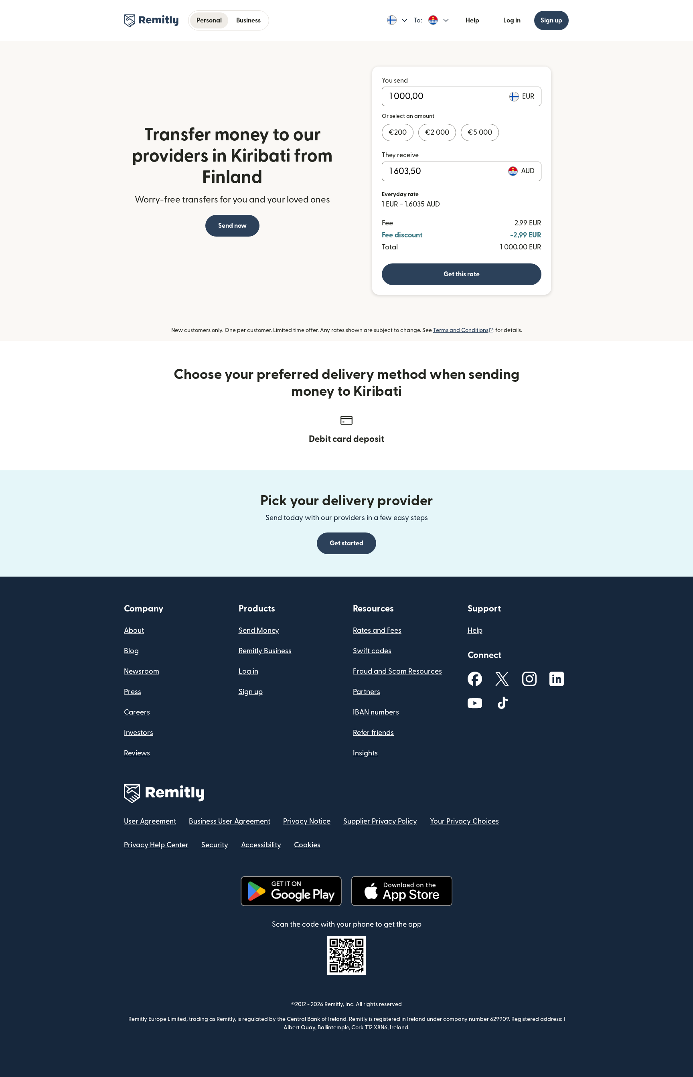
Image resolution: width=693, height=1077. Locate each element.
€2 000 (437, 132)
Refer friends (373, 732)
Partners (366, 691)
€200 (398, 132)
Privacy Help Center (156, 845)
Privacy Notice (306, 821)
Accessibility (261, 845)
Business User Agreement (229, 821)
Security (214, 845)
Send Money (259, 630)
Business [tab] (248, 20)
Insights (365, 753)
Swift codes (372, 651)
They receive (400, 155)
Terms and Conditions (463, 330)
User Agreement (150, 821)
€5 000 (480, 132)
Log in (512, 20)
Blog (131, 651)
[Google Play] (291, 891)
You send (395, 80)
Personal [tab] (209, 20)
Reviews (137, 753)
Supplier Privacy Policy (380, 821)
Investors (138, 732)
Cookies (307, 845)
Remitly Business (265, 651)
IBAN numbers (376, 712)
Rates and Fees (377, 630)
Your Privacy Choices (464, 821)
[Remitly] (151, 20)
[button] (397, 20)
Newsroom (141, 671)
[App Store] (401, 891)
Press (132, 691)
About (134, 630)
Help (472, 20)
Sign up (551, 20)
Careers (137, 712)
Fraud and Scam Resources (397, 671)
